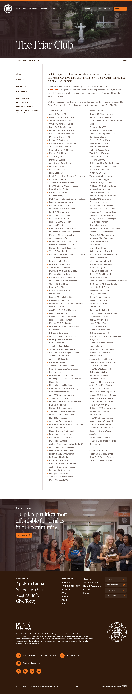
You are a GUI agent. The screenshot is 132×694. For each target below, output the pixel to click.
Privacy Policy (74, 686)
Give (61, 9)
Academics (66, 582)
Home (19, 61)
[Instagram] (25, 671)
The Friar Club (34, 61)
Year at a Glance (90, 582)
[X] (32, 671)
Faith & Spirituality (70, 585)
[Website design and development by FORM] (114, 686)
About (64, 600)
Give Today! (23, 535)
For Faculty (112, 590)
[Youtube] (38, 671)
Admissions (21, 9)
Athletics (65, 589)
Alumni (53, 9)
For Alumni (111, 596)
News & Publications (92, 586)
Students (33, 9)
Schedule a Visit (30, 589)
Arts (63, 592)
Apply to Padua (30, 584)
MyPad (86, 593)
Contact (86, 589)
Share (125, 61)
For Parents (112, 579)
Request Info (27, 595)
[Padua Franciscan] (8, 8)
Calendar (87, 579)
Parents (43, 9)
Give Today (26, 601)
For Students (113, 585)
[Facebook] (18, 671)
